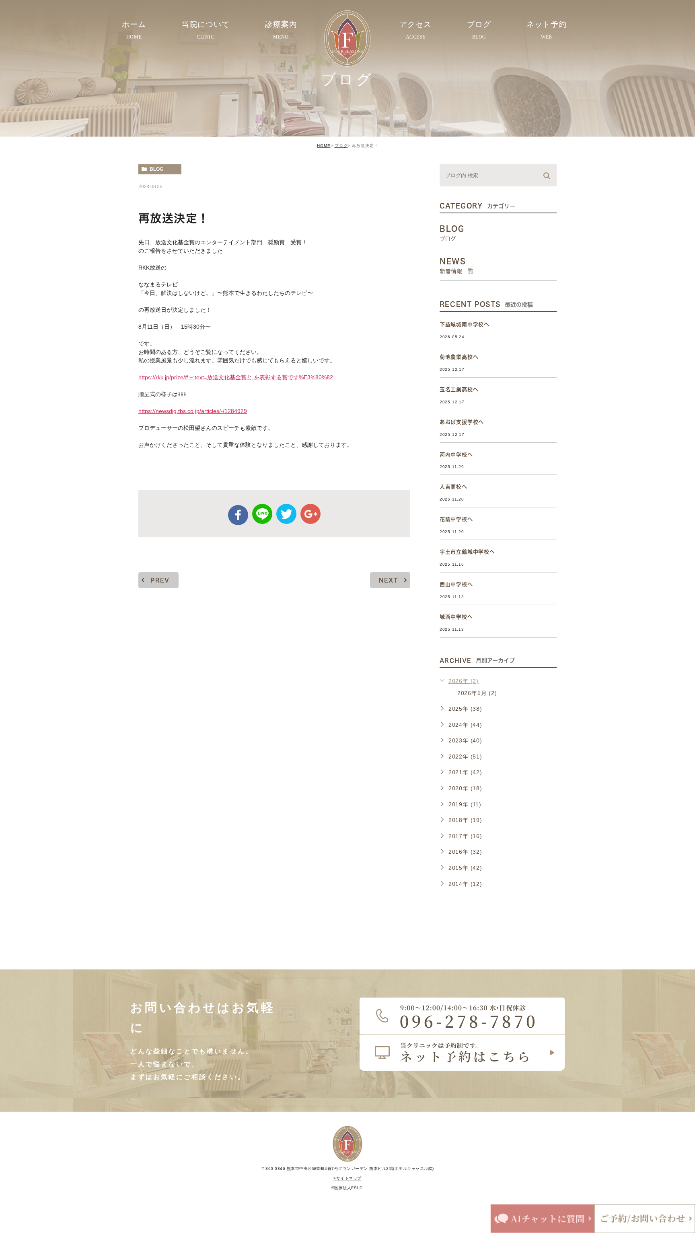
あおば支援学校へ (462, 422)
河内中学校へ (456, 454)
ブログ (341, 145)
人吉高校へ (453, 486)
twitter (286, 514)
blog (156, 169)
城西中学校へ (456, 617)
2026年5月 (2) (477, 693)
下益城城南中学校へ (464, 324)
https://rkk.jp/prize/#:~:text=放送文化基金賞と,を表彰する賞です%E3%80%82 (235, 377)
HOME (324, 145)
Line (262, 514)
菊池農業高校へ (459, 357)
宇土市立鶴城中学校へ (467, 551)
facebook (238, 515)
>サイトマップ (347, 1178)
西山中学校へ (456, 584)
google (310, 514)
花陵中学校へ (456, 519)
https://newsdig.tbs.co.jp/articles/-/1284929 (192, 411)
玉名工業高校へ (459, 389)
